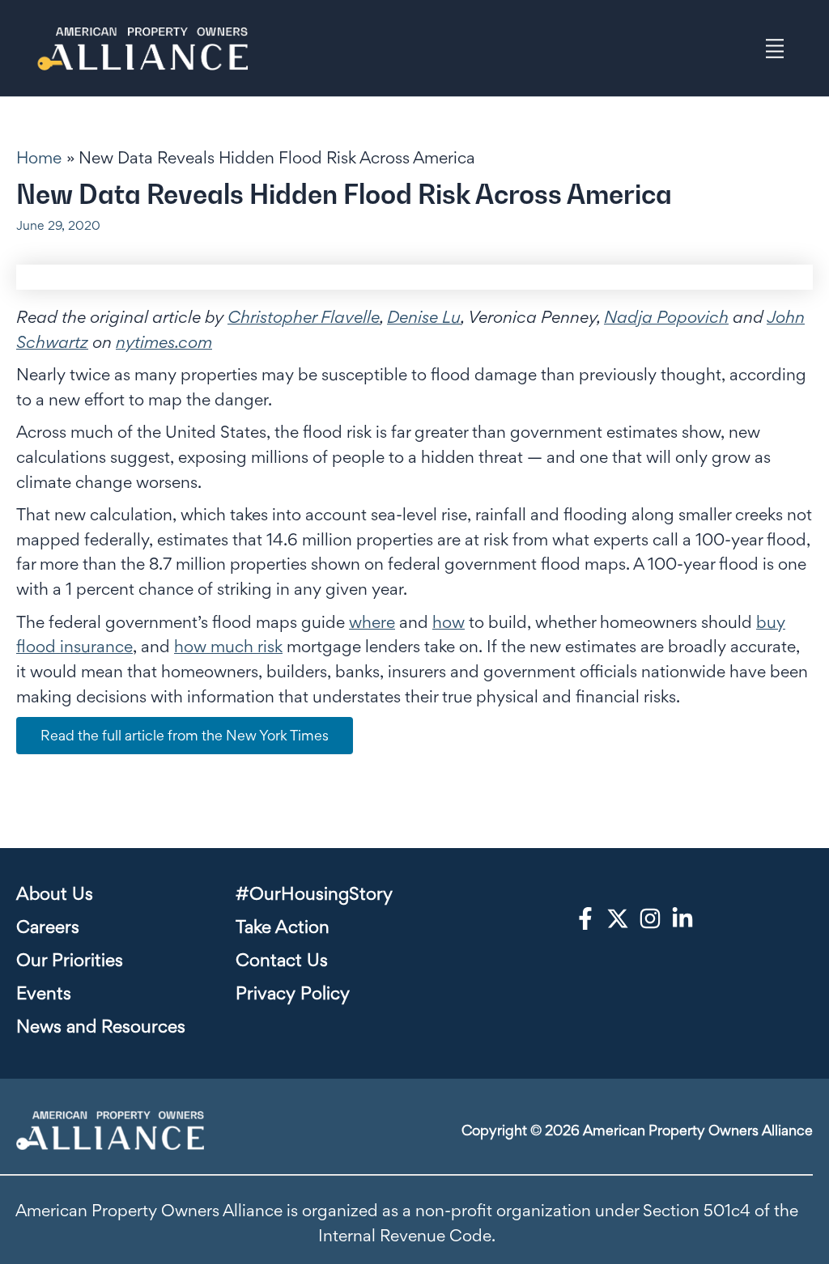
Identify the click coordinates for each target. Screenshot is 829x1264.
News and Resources (100, 1026)
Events (43, 992)
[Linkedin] (682, 918)
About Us (54, 893)
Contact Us (282, 959)
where (372, 622)
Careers (47, 926)
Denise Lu (424, 317)
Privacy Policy (293, 992)
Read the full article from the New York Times (184, 735)
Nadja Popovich (666, 317)
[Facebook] (585, 918)
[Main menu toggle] (776, 48)
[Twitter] (617, 918)
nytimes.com (164, 342)
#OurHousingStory (314, 893)
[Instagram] (650, 918)
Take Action (282, 926)
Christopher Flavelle (303, 317)
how (448, 622)
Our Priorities (69, 959)
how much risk (228, 646)
